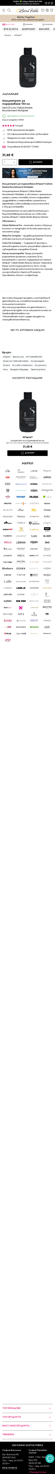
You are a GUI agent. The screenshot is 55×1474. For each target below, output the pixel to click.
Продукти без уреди (19, 370)
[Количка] (52, 10)
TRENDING (8, 1435)
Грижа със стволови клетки (15, 361)
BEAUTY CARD (10, 24)
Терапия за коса (38, 370)
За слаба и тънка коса (22, 365)
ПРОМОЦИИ (49, 24)
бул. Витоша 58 (10, 1455)
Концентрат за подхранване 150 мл (27, 441)
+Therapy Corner (38, 1472)
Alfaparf (18, 35)
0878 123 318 (35, 1463)
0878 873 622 (9, 1458)
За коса (6, 365)
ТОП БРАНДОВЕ (11, 1408)
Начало (7, 35)
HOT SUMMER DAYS (34, 357)
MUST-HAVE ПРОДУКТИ (15, 1426)
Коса (5, 370)
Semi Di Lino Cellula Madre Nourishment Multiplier (27, 443)
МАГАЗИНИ (29, 24)
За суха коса (40, 365)
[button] (8, 126)
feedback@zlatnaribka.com (16, 314)
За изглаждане (37, 361)
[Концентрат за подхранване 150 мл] (27, 408)
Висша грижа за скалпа (27, 3)
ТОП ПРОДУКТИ (11, 1417)
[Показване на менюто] (3, 10)
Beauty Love (18, 357)
